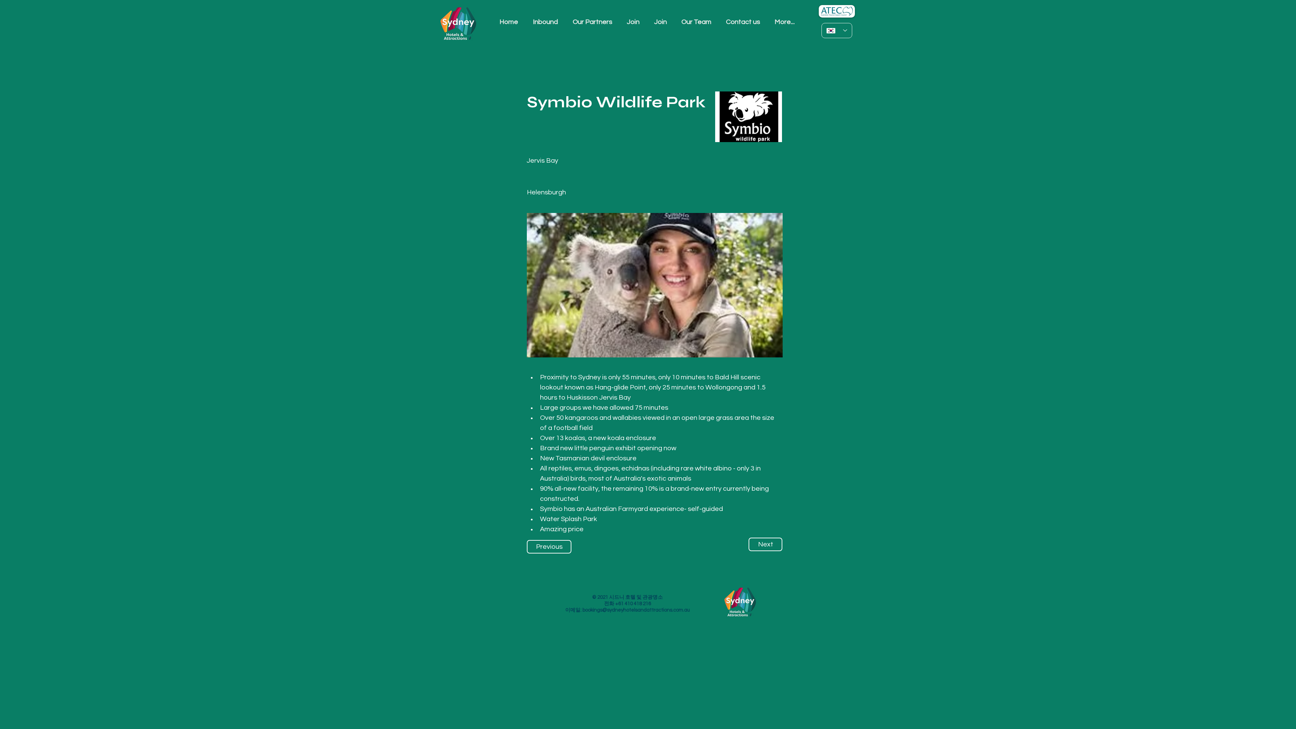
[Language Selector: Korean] (836, 30)
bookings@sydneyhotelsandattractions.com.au (636, 610)
